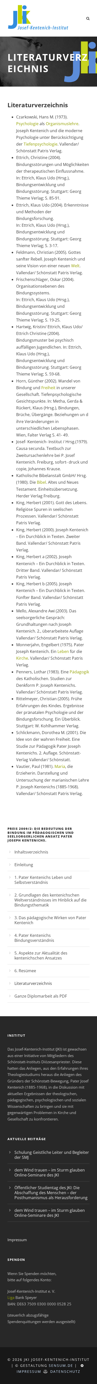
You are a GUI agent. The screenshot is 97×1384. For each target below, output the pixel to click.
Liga (10, 1297)
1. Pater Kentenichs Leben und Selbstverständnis (43, 880)
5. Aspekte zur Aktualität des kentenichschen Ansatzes (40, 955)
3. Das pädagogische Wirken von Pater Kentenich (50, 920)
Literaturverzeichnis (33, 983)
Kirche (22, 658)
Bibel (41, 482)
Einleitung (23, 864)
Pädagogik (79, 672)
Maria (59, 766)
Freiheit (48, 387)
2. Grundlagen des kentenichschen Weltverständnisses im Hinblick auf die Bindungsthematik (50, 900)
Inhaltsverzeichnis (31, 852)
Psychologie (27, 123)
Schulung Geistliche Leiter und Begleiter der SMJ (51, 1155)
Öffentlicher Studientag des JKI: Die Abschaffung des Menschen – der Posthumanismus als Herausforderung (51, 1192)
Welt (75, 265)
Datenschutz (65, 1371)
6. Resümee (25, 970)
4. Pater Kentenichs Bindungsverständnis (34, 938)
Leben (63, 651)
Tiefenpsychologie (40, 144)
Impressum (17, 1239)
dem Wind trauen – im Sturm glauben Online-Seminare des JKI (49, 1172)
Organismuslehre (62, 123)
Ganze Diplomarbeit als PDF (40, 996)
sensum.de (61, 1365)
